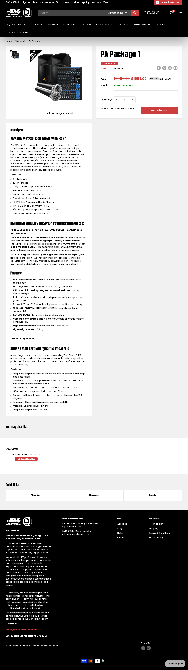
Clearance (160, 24)
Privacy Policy (156, 537)
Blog (119, 528)
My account (151, 13)
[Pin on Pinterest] (164, 68)
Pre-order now (159, 110)
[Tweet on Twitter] (170, 68)
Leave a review (26, 459)
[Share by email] (175, 68)
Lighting (67, 24)
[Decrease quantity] (117, 100)
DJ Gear (35, 24)
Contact (10, 32)
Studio (51, 24)
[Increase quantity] (132, 100)
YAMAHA (105, 68)
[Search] (135, 12)
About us (122, 523)
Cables (84, 24)
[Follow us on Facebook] (143, 648)
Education (35, 495)
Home (9, 41)
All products (20, 41)
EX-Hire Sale (140, 24)
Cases (121, 24)
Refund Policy (156, 523)
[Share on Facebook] (159, 68)
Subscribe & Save (170, 2)
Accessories (102, 24)
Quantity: (106, 99)
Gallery (121, 532)
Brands (24, 32)
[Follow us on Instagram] (149, 648)
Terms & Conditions (160, 532)
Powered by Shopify (49, 645)
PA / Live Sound (14, 24)
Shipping (153, 528)
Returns (121, 537)
